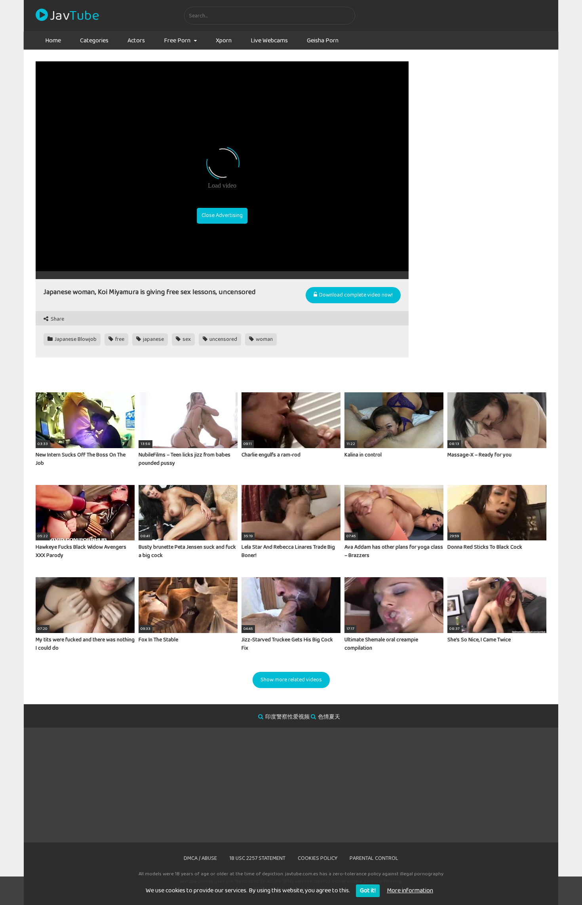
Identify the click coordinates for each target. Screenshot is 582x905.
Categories (94, 41)
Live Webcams (269, 41)
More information (410, 890)
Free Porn (177, 41)
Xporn (224, 41)
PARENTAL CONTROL (374, 858)
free (119, 339)
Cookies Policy (317, 858)
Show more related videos (291, 679)
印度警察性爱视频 (287, 717)
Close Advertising (222, 215)
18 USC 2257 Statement (257, 858)
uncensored (222, 339)
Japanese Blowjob (75, 339)
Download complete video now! (355, 295)
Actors (136, 41)
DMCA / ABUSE (200, 858)
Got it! (368, 890)
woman (264, 339)
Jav (74, 16)
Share (56, 319)
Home (53, 41)
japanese (153, 339)
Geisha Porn (323, 41)
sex (186, 339)
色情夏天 (329, 717)
